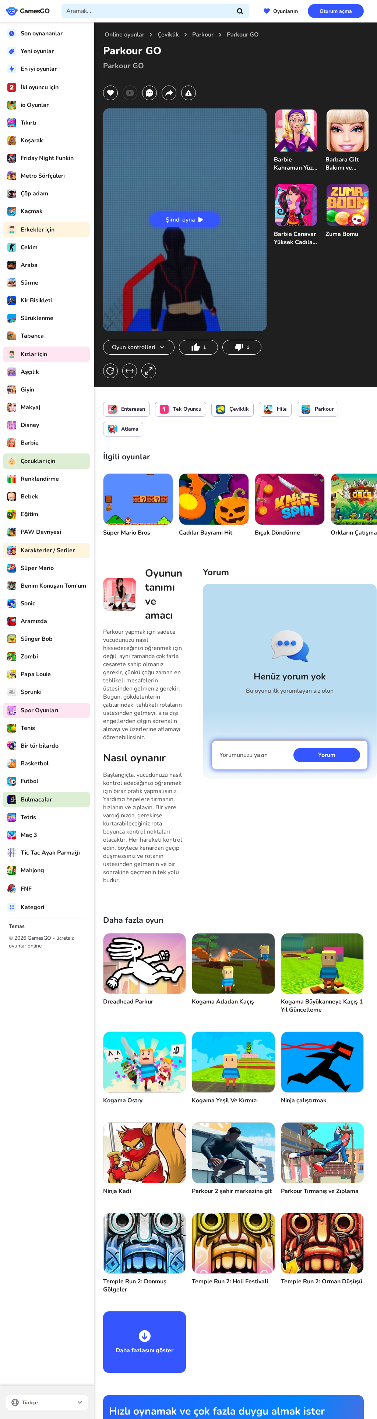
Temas (17, 926)
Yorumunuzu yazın (243, 755)
